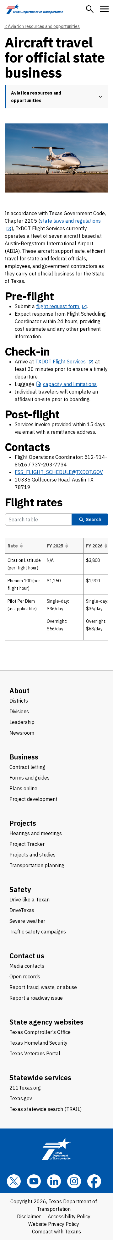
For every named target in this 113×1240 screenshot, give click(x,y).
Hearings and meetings (35, 833)
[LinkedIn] (54, 1181)
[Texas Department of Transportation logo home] (34, 9)
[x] (14, 1181)
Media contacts (26, 966)
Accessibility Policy (69, 1216)
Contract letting (27, 767)
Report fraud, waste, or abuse (43, 987)
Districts (18, 701)
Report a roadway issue (36, 998)
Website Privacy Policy (53, 1224)
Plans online (23, 788)
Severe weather (27, 921)
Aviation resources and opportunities (44, 26)
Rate (13, 546)
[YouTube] (34, 1181)
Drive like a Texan (29, 899)
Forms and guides (29, 778)
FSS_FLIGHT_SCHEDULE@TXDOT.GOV (59, 472)
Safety (20, 889)
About (19, 690)
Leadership (22, 722)
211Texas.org (25, 1088)
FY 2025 (55, 546)
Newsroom (21, 733)
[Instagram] (74, 1181)
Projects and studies (32, 854)
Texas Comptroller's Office (40, 1032)
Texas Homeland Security (38, 1043)
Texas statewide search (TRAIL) (45, 1109)
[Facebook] (94, 1181)
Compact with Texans (56, 1231)
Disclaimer (29, 1216)
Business (23, 756)
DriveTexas (21, 910)
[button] (90, 9)
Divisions (19, 711)
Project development (33, 799)
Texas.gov (20, 1098)
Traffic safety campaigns (37, 931)
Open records (24, 976)
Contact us (26, 955)
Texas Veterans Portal (34, 1053)
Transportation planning (36, 865)
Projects (22, 823)
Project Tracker (27, 844)
